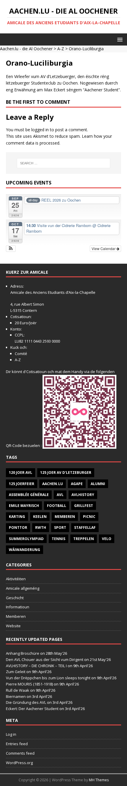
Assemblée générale (29, 494)
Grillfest (83, 505)
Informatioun (17, 607)
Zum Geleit (15, 671)
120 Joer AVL (20, 472)
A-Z (60, 48)
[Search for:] (63, 163)
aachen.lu (52, 483)
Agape (77, 483)
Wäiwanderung (24, 549)
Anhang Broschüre (22, 653)
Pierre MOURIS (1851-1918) (29, 684)
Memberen (65, 516)
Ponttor (18, 527)
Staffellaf (85, 527)
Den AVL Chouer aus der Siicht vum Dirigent (44, 659)
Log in (11, 734)
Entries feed (17, 743)
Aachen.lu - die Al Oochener (26, 48)
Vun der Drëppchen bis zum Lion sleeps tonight (48, 677)
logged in (40, 129)
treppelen (83, 538)
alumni (98, 483)
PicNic (89, 516)
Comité (21, 353)
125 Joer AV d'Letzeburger (65, 472)
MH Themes (99, 779)
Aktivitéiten (16, 578)
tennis (58, 538)
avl (60, 494)
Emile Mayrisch (24, 505)
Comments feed (20, 753)
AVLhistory (82, 494)
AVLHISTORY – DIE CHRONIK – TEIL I (36, 665)
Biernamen (16, 696)
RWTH (40, 527)
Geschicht (15, 597)
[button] (119, 39)
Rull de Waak (17, 690)
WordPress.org (19, 762)
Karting (17, 516)
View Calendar (104, 248)
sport (60, 527)
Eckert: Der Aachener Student (32, 708)
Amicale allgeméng (22, 588)
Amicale (17, 292)
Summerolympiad (26, 538)
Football (56, 505)
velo (106, 538)
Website (13, 625)
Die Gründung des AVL (26, 702)
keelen (40, 516)
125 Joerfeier (21, 483)
